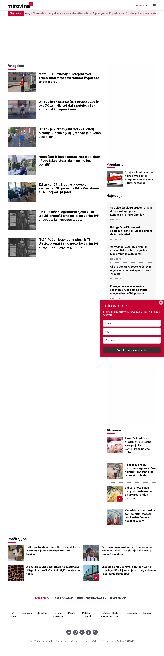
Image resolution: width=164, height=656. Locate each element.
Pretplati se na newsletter (132, 350)
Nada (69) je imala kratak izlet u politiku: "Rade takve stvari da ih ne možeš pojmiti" (69, 160)
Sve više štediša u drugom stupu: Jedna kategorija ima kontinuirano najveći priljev (131, 211)
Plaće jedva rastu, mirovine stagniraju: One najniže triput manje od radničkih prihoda (128, 290)
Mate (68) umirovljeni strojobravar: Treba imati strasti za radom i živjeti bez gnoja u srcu (69, 78)
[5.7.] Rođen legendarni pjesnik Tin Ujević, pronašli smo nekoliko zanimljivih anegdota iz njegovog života (69, 243)
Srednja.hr (132, 613)
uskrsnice (118, 598)
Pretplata (141, 5)
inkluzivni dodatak (91, 598)
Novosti (115, 239)
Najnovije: (15, 13)
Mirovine (116, 220)
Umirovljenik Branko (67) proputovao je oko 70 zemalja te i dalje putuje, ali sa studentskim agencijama (69, 105)
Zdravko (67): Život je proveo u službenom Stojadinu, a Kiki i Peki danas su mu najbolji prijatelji (69, 188)
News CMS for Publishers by (110, 641)
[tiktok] (82, 632)
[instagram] (75, 632)
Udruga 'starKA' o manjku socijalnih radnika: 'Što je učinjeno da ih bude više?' (131, 231)
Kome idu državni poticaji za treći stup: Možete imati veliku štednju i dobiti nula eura (140, 516)
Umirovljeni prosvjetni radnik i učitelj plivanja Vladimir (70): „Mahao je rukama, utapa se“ (70, 133)
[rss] (95, 632)
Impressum (26, 613)
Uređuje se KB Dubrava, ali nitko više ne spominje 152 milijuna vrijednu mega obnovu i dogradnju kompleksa (129, 570)
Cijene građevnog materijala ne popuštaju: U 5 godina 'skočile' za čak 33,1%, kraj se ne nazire (53, 570)
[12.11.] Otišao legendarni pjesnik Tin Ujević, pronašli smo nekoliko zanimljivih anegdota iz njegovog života (69, 215)
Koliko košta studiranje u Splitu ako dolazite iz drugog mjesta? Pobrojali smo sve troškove (53, 550)
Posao (71, 613)
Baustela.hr (148, 613)
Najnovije (115, 196)
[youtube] (68, 632)
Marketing (42, 613)
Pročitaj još (17, 539)
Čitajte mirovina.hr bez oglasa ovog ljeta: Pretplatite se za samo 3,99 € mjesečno (139, 178)
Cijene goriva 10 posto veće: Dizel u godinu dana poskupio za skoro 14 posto (131, 270)
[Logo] (20, 5)
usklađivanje (63, 598)
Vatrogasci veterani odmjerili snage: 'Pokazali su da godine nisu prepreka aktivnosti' (128, 250)
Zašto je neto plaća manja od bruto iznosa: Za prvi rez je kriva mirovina (139, 493)
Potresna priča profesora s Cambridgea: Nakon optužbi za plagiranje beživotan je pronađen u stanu (127, 550)
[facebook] (88, 632)
